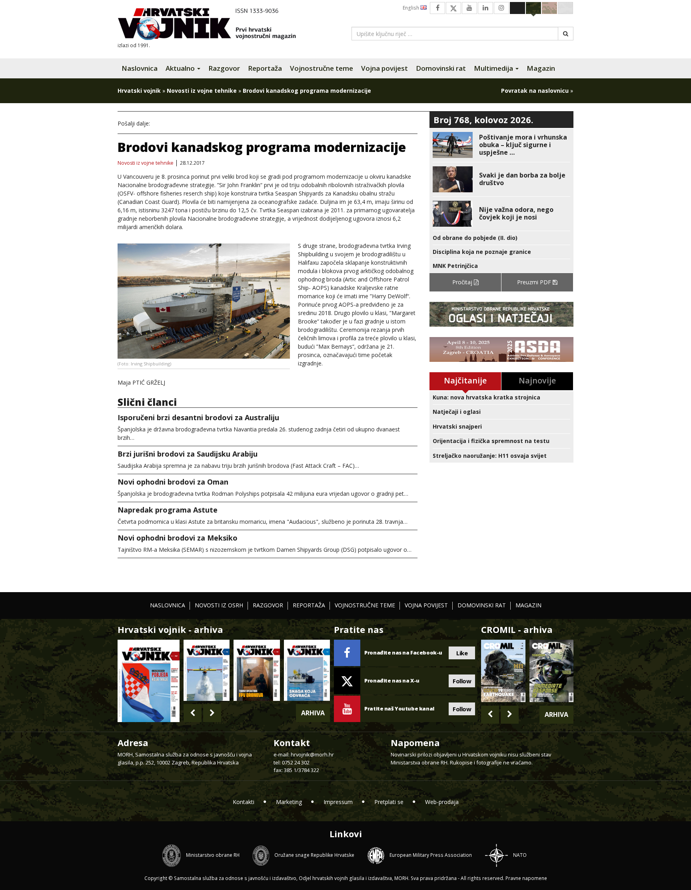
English (411, 7)
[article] (501, 145)
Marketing (289, 802)
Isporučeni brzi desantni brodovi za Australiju (198, 417)
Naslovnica (140, 68)
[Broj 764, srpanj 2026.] (307, 670)
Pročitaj (463, 282)
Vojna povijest (384, 68)
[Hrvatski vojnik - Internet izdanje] (212, 25)
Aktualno (181, 68)
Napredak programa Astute (168, 509)
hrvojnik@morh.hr (312, 754)
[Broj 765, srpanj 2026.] (257, 670)
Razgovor (224, 68)
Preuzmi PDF (535, 282)
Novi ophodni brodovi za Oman (173, 481)
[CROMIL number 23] (503, 671)
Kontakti (243, 802)
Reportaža (265, 68)
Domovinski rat (441, 68)
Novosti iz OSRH (219, 605)
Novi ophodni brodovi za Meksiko (178, 537)
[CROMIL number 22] (551, 671)
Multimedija (494, 68)
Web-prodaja (442, 802)
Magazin (541, 68)
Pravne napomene (526, 878)
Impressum (338, 802)
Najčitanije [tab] (465, 380)
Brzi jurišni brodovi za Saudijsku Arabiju (188, 453)
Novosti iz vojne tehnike (202, 90)
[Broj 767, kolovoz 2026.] (149, 680)
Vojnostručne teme (321, 68)
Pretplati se (388, 802)
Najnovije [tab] (537, 380)
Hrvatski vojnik (139, 90)
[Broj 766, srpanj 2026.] (207, 670)
